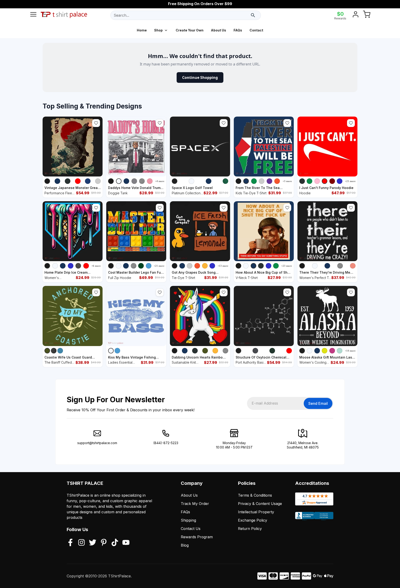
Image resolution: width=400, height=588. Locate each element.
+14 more (350, 350)
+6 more (96, 265)
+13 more (223, 265)
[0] (366, 15)
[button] (96, 123)
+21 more (350, 181)
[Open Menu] (33, 15)
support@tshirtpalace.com (97, 443)
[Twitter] (92, 543)
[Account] (355, 15)
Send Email (318, 403)
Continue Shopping (200, 77)
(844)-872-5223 (165, 443)
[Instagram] (81, 543)
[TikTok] (115, 543)
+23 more (286, 265)
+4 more (159, 181)
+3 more (287, 181)
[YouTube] (126, 543)
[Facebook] (70, 543)
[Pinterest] (103, 543)
